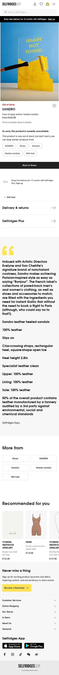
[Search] (5, 12)
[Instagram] (12, 656)
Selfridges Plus (13, 221)
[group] (29, 536)
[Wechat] (28, 656)
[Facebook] (4, 656)
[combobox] (32, 12)
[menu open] (54, 4)
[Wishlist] (41, 4)
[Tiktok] (20, 656)
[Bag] (47, 4)
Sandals (15, 467)
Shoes (15, 458)
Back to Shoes (30, 165)
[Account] (35, 4)
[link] (12, 553)
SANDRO (8, 109)
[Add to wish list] (54, 105)
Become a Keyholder (14, 587)
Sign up (51, 19)
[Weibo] (36, 656)
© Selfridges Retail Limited (30, 670)
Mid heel (11, 197)
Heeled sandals (43, 467)
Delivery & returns (15, 208)
